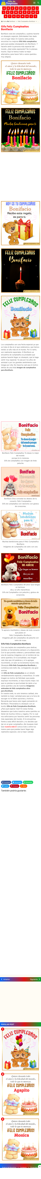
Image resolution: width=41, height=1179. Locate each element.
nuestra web (10, 727)
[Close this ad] (39, 1166)
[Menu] (34, 2)
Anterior (6, 979)
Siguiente (34, 979)
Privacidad (34, 1167)
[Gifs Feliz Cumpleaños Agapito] (20, 1094)
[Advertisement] (20, 178)
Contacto (23, 1167)
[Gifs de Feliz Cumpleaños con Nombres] (20, 1049)
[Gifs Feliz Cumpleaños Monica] (20, 1139)
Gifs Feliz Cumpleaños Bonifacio (15, 28)
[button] (4, 8)
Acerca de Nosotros (9, 1167)
